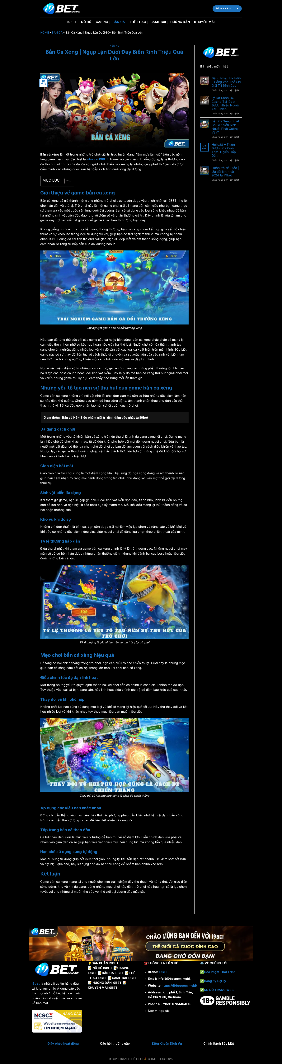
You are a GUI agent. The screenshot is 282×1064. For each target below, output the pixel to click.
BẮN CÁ (119, 22)
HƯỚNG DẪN (180, 22)
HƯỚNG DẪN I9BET (107, 983)
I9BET (72, 22)
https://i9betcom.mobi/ (179, 985)
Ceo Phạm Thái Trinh (220, 972)
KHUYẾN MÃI (204, 22)
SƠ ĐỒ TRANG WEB (219, 990)
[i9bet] (107, 8)
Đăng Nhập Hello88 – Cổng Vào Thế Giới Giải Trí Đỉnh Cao (226, 82)
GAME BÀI (158, 22)
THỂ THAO (137, 22)
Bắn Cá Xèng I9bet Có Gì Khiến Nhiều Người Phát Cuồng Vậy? (225, 126)
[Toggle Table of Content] (66, 181)
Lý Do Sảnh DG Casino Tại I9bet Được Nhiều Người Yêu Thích (225, 103)
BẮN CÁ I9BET (113, 973)
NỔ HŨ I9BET (102, 968)
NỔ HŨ (86, 22)
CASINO (102, 22)
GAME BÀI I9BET (124, 978)
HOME (44, 32)
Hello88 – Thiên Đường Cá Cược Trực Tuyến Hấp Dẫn (224, 150)
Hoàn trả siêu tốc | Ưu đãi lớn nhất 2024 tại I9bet (225, 171)
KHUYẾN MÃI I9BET (103, 988)
